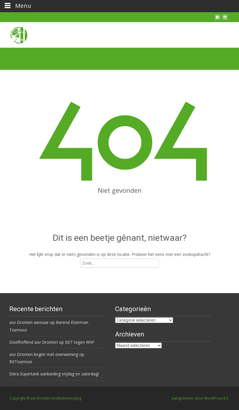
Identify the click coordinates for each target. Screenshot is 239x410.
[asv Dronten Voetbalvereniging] (14, 33)
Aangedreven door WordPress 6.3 (200, 398)
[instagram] (225, 19)
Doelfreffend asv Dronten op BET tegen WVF (51, 342)
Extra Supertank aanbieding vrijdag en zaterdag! (54, 374)
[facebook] (217, 19)
